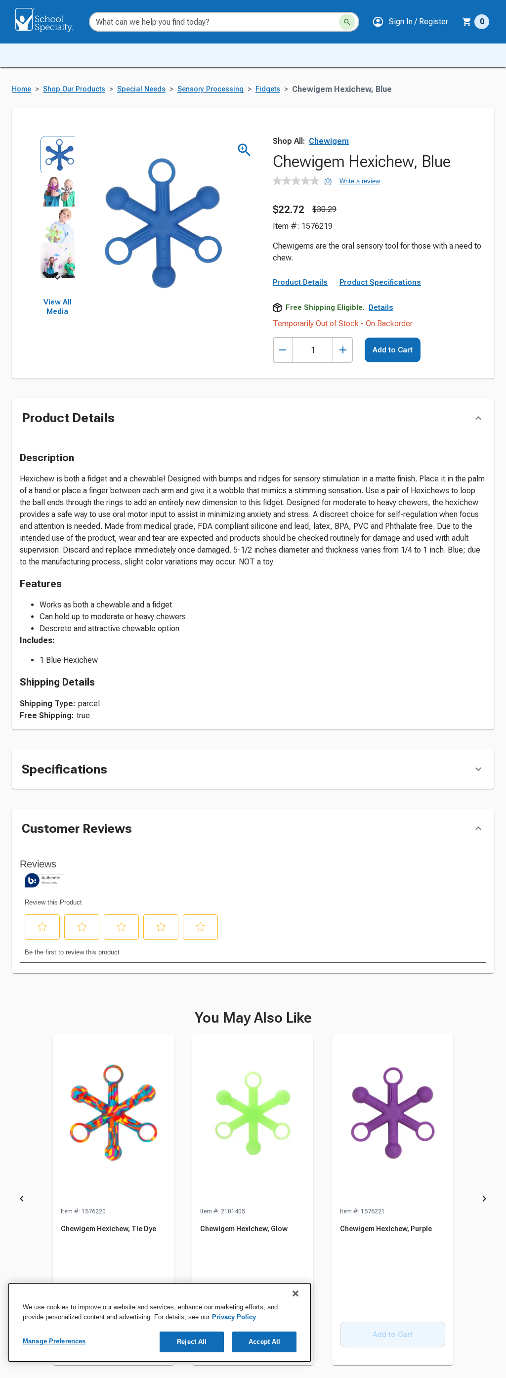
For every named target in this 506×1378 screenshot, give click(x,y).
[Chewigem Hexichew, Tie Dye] (113, 1120)
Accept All (264, 1341)
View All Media (57, 307)
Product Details (300, 282)
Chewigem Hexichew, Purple (386, 1229)
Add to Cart (393, 349)
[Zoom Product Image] (244, 150)
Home (21, 89)
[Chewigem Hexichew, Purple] (392, 1120)
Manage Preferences (54, 1341)
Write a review (359, 181)
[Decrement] (283, 350)
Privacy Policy (234, 1317)
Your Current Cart (475, 21)
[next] (57, 280)
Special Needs (141, 89)
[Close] (295, 1293)
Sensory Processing (210, 89)
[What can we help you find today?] (347, 22)
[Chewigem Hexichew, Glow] (252, 1120)
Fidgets (267, 89)
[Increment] (343, 350)
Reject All (192, 1341)
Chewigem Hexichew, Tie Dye (108, 1229)
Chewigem (329, 141)
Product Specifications (380, 282)
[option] (57, 153)
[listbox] (57, 206)
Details (381, 307)
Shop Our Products (74, 89)
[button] (410, 22)
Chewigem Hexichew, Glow (244, 1229)
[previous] (22, 1200)
